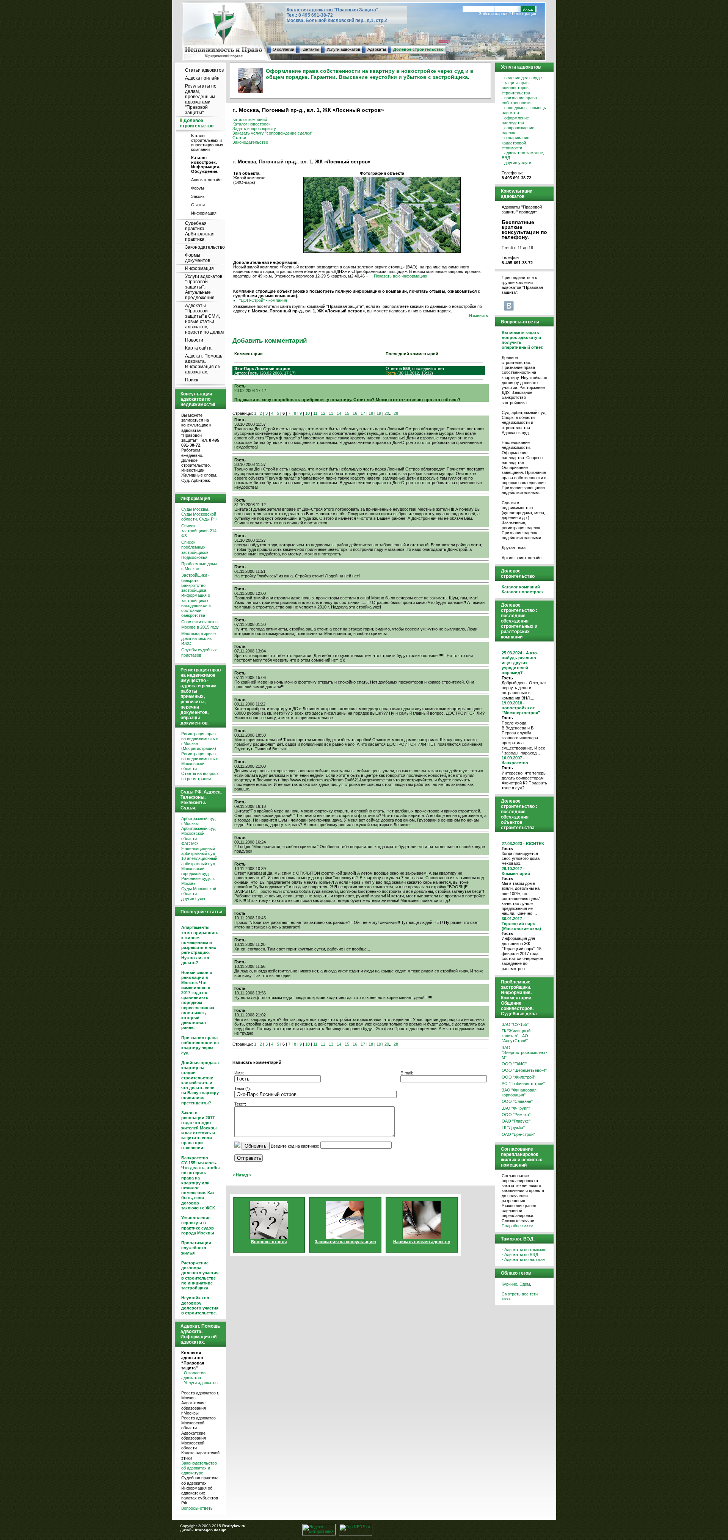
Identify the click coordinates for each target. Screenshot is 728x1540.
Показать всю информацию (400, 276)
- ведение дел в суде (522, 77)
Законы (198, 196)
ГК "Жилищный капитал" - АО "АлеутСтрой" (516, 1036)
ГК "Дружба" (513, 1127)
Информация (204, 213)
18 (371, 413)
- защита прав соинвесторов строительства (516, 87)
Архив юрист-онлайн (521, 557)
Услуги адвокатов (343, 49)
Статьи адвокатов (204, 70)
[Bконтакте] (509, 306)
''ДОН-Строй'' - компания (263, 300)
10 (307, 413)
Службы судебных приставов (199, 652)
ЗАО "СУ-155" (515, 1024)
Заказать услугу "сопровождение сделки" (272, 133)
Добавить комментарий (269, 340)
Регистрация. (524, 13)
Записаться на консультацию (345, 1241)
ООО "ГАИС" (514, 1064)
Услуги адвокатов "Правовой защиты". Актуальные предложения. (203, 287)
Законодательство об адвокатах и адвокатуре (199, 1468)
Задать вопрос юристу (254, 128)
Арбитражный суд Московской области (198, 833)
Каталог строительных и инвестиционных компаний (207, 142)
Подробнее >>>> (517, 1225)
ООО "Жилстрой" (518, 1077)
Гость (391, 373)
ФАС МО (189, 843)
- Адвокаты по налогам (524, 1259)
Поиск (191, 380)
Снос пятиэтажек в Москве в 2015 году (200, 624)
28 (396, 413)
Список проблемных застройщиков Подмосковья (195, 550)
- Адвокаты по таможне (524, 1249)
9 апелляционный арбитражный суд (198, 851)
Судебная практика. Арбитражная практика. (200, 231)
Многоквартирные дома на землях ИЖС (198, 638)
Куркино (509, 1284)
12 (323, 413)
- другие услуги (516, 162)
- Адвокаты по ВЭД (520, 1254)
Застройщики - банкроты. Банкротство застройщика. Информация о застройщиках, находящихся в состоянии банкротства (196, 595)
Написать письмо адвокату (421, 1241)
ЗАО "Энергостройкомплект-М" (524, 1052)
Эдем (524, 1284)
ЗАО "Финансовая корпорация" (519, 1092)
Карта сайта (198, 348)
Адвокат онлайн (202, 78)
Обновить (256, 1146)
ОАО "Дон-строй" (518, 1134)
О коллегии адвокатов (193, 1375)
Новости (194, 340)
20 (386, 413)
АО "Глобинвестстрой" (523, 1083)
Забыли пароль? (495, 13)
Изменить (478, 315)
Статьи (198, 204)
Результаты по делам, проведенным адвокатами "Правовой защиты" (201, 99)
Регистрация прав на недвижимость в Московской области (199, 761)
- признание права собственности (519, 100)
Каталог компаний (249, 119)
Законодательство (205, 247)
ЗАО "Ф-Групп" (516, 1108)
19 (379, 413)
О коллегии (283, 49)
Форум (197, 188)
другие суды (193, 898)
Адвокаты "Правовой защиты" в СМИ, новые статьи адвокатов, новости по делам (204, 319)
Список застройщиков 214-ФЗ (199, 531)
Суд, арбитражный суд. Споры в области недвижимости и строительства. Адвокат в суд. (524, 422)
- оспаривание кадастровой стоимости (515, 142)
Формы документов (197, 257)
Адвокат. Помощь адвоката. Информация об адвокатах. (203, 364)
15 (347, 413)
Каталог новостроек (251, 124)
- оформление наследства (515, 120)
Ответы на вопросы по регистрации (200, 776)
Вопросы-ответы (197, 1508)
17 (363, 413)
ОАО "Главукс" (516, 1121)
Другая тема (514, 547)
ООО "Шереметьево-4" (524, 1070)
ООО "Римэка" (516, 1114)
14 (339, 413)
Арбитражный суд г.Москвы (198, 821)
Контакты (310, 49)
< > (241, 1175)
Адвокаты (376, 49)
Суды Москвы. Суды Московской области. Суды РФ (199, 514)
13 (331, 413)
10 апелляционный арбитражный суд (199, 861)
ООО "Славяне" (517, 1101)
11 (315, 413)
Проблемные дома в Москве (199, 566)
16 (355, 413)
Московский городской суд (195, 871)
